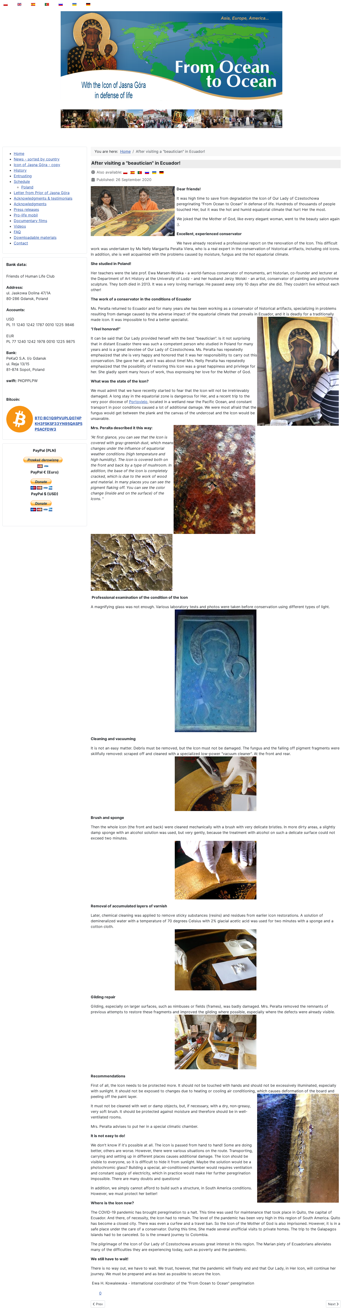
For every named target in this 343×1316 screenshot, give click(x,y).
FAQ (17, 232)
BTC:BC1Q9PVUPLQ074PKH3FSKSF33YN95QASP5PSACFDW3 (58, 424)
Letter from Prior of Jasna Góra (42, 192)
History (20, 170)
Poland (27, 187)
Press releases (26, 209)
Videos (20, 226)
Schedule (22, 181)
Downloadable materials (35, 237)
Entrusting (23, 176)
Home (19, 153)
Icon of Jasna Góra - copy (37, 164)
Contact (21, 243)
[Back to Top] (336, 1301)
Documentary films (30, 220)
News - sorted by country (37, 159)
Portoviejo (138, 401)
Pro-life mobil (26, 215)
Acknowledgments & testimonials (43, 198)
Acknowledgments (30, 204)
